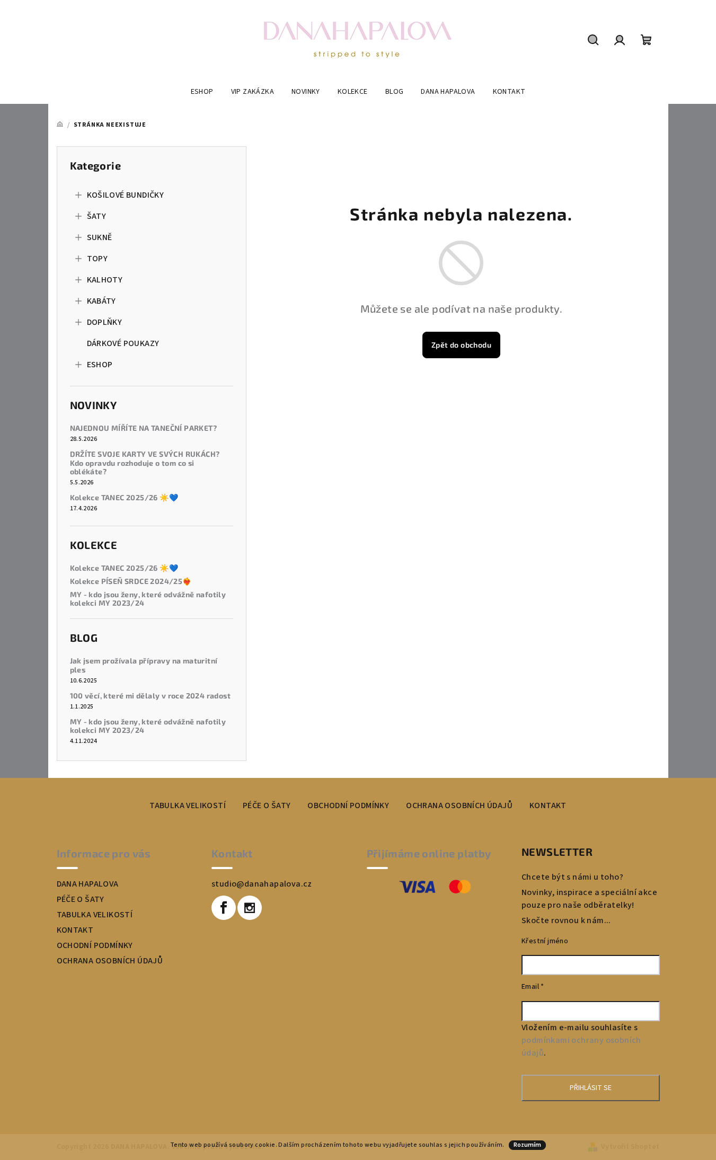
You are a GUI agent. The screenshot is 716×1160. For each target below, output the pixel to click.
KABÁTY (101, 301)
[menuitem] (202, 91)
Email (532, 986)
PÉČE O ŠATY (266, 805)
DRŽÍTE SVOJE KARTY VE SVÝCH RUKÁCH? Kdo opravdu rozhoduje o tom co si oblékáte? (145, 463)
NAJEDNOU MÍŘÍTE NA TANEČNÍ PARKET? (143, 428)
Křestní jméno (544, 941)
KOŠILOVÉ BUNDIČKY (125, 195)
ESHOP (100, 364)
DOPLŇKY (104, 322)
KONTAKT (548, 805)
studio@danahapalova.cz (261, 884)
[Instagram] (249, 908)
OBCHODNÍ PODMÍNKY (348, 805)
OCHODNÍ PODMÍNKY (95, 945)
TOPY (97, 258)
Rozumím (527, 1144)
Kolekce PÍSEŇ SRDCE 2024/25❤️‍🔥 (131, 581)
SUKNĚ (99, 237)
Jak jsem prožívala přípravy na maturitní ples (144, 665)
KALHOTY (105, 280)
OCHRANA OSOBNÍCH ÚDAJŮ (459, 805)
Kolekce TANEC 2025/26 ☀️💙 (124, 497)
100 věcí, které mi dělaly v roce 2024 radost (150, 696)
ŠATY (97, 216)
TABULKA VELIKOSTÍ (187, 805)
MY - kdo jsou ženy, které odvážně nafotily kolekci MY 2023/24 (148, 599)
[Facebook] (223, 908)
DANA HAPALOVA (88, 884)
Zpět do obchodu (461, 344)
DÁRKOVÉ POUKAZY (123, 343)
